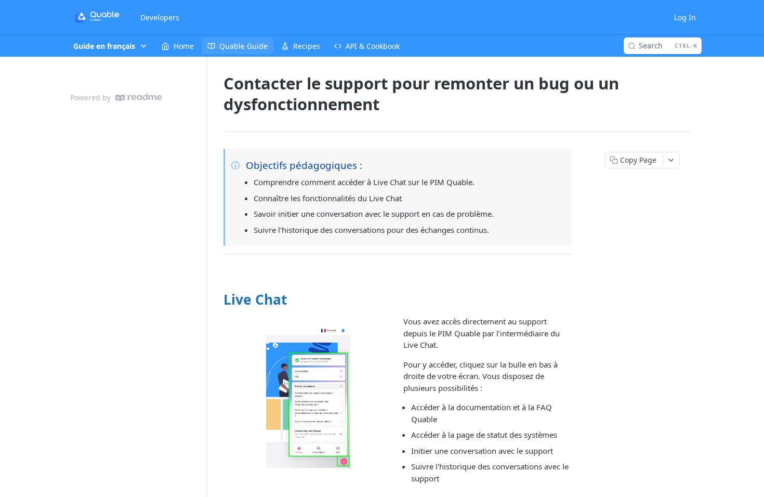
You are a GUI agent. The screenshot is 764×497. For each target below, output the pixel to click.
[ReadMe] (138, 97)
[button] (307, 396)
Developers (159, 17)
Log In (685, 17)
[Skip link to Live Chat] (217, 299)
